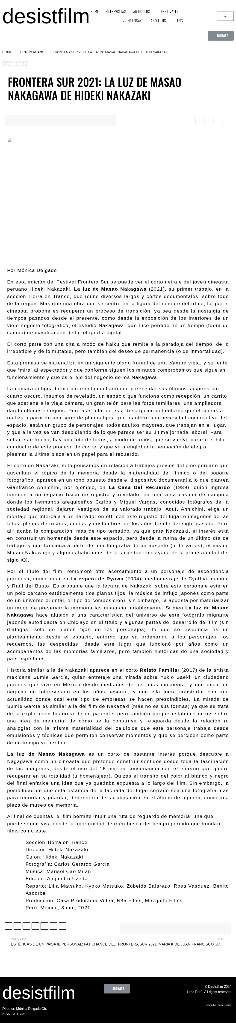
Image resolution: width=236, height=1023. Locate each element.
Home (7, 52)
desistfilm (46, 16)
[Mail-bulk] (144, 1004)
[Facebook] (94, 1004)
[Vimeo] (132, 1004)
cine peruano (32, 52)
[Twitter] (106, 1004)
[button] (221, 36)
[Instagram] (119, 1004)
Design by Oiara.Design (218, 1005)
